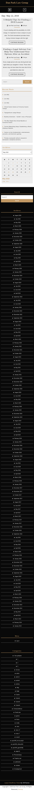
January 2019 (18, 442)
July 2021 (17, 360)
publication (18, 762)
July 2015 (17, 580)
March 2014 (18, 619)
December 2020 (18, 378)
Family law (18, 712)
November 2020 (18, 381)
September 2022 (18, 318)
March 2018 (18, 477)
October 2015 (18, 569)
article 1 (18, 677)
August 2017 (18, 502)
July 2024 (17, 286)
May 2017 (18, 509)
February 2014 (18, 622)
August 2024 (18, 282)
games (18, 715)
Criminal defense (17, 708)
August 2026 (18, 215)
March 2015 (18, 594)
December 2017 (18, 488)
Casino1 (18, 698)
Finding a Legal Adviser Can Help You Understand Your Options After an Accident (17, 51)
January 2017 (18, 523)
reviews (18, 765)
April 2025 (18, 261)
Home (17, 719)
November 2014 (18, 608)
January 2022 (18, 346)
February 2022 (18, 342)
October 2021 (18, 353)
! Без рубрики (18, 655)
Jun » (7, 181)
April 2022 (18, 335)
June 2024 (18, 289)
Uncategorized (18, 769)
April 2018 (18, 473)
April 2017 (18, 512)
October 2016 (18, 530)
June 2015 (18, 583)
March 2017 (18, 516)
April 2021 (18, 371)
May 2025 (18, 258)
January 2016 (18, 558)
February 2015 (18, 597)
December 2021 (18, 350)
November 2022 (18, 314)
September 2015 (18, 573)
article (17, 673)
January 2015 (18, 601)
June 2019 (18, 427)
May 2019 (18, 431)
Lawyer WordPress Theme (12, 783)
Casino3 (18, 701)
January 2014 (18, 626)
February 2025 (18, 268)
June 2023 (18, 304)
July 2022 (17, 325)
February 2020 (18, 406)
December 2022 (18, 311)
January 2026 (18, 233)
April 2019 (18, 434)
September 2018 (18, 456)
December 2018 (18, 445)
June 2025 (18, 254)
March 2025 (18, 265)
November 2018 (18, 449)
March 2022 (18, 339)
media (17, 723)
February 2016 (18, 555)
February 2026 (18, 229)
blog (18, 687)
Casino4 (18, 705)
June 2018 (18, 466)
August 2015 (18, 576)
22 (8, 172)
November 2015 (18, 565)
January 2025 (18, 272)
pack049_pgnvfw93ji (18, 747)
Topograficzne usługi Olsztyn (12, 112)
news (17, 726)
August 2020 (18, 392)
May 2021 (18, 367)
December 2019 (18, 413)
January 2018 (18, 484)
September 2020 (18, 388)
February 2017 (18, 519)
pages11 (18, 751)
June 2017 (18, 505)
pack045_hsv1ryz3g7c (18, 740)
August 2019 (18, 420)
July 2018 (17, 463)
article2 (18, 680)
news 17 (18, 730)
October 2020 (18, 385)
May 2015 (18, 587)
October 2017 (18, 495)
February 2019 (18, 438)
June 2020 (18, 396)
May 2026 (18, 222)
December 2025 (18, 236)
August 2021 (18, 357)
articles (18, 684)
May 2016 (18, 544)
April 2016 (18, 548)
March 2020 (18, 403)
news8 (18, 737)
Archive (18, 669)
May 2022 (18, 332)
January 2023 (18, 307)
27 (29, 172)
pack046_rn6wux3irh (17, 744)
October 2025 (18, 240)
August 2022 (18, 321)
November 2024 (18, 275)
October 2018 (18, 452)
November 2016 (18, 527)
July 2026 (17, 219)
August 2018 (18, 459)
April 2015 (18, 590)
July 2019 (17, 424)
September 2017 (18, 498)
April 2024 (18, 293)
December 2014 (18, 604)
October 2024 (18, 279)
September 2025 (18, 243)
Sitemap (20, 789)
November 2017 (18, 491)
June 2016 (18, 541)
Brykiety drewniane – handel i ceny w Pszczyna (17, 116)
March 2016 (18, 551)
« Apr (3, 181)
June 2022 (18, 328)
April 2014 (18, 615)
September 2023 (18, 296)
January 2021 (18, 374)
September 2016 (18, 534)
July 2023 (17, 300)
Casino (18, 694)
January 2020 (18, 410)
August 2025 (18, 247)
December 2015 (18, 562)
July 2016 (17, 537)
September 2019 (18, 417)
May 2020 (18, 399)
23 (13, 172)
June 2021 (18, 364)
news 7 (18, 733)
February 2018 (18, 480)
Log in (17, 640)
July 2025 (17, 250)
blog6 (17, 691)
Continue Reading (17, 43)
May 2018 (18, 470)
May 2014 (18, 611)
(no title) (6, 94)
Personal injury (18, 754)
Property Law (17, 758)
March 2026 (18, 226)
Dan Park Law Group (17, 2)
